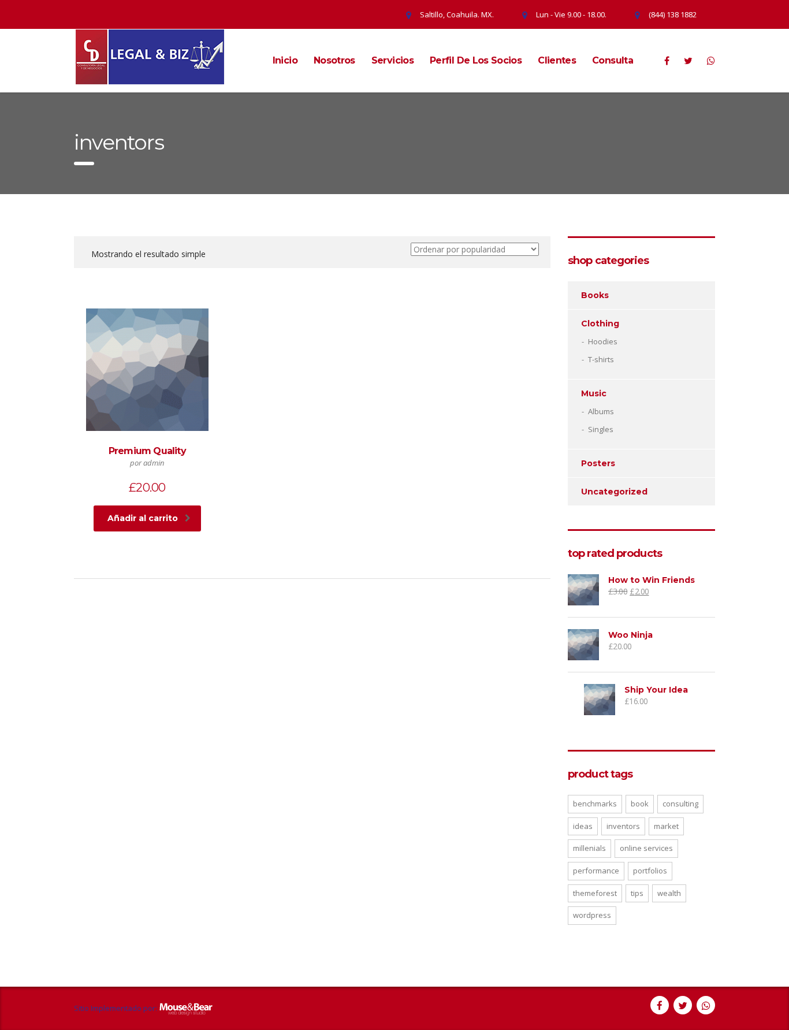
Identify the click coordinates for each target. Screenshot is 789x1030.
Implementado (116, 1008)
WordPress (592, 915)
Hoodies (602, 341)
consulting (680, 803)
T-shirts (601, 359)
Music (593, 393)
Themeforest (595, 893)
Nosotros (334, 60)
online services (646, 848)
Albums (601, 411)
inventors (623, 826)
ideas (583, 826)
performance (596, 870)
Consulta (612, 60)
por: (150, 1008)
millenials (589, 848)
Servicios (392, 60)
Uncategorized (614, 491)
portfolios (650, 870)
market (666, 826)
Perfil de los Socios (476, 60)
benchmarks (595, 803)
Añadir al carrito (142, 518)
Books (595, 295)
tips (637, 893)
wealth (669, 893)
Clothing (600, 323)
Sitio (81, 1008)
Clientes (557, 60)
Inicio (285, 60)
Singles (600, 429)
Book (640, 803)
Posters (598, 463)
